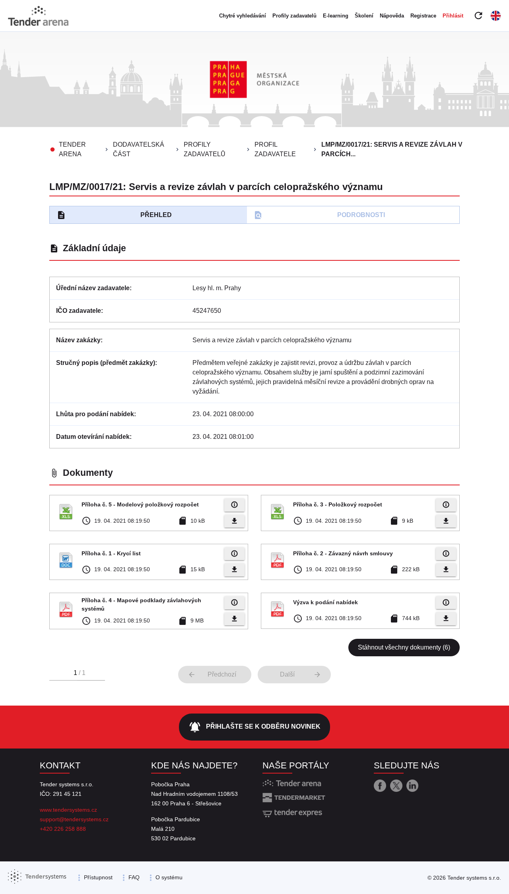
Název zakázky (78, 340)
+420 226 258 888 (63, 829)
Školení (364, 16)
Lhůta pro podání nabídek (95, 414)
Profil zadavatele (275, 149)
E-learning (335, 16)
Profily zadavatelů (294, 16)
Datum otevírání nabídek (93, 436)
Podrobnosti (319, 215)
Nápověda (392, 16)
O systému (169, 877)
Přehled (114, 215)
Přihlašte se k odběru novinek (254, 727)
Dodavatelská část (138, 149)
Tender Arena (72, 149)
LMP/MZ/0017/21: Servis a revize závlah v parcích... (391, 149)
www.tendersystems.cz (68, 810)
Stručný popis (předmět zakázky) (105, 362)
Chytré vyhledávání (242, 16)
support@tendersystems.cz (74, 819)
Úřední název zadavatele (93, 288)
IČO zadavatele (78, 310)
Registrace (423, 16)
